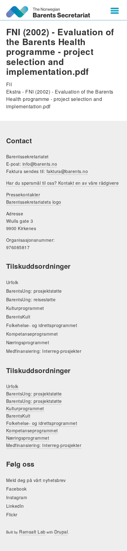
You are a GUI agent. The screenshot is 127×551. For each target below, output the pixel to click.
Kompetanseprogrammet (32, 334)
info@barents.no (40, 164)
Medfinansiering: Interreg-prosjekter (43, 351)
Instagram (16, 497)
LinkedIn (15, 506)
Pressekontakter (23, 194)
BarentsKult (18, 317)
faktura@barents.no (67, 171)
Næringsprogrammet (27, 342)
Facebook (16, 489)
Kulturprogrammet (25, 308)
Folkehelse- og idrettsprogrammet (41, 325)
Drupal (61, 532)
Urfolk (12, 282)
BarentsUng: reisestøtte (30, 299)
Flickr (12, 514)
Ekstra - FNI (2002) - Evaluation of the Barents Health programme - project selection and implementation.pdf (59, 99)
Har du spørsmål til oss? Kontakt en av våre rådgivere (62, 183)
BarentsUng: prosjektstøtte (34, 291)
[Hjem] (48, 11)
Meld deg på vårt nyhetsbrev (36, 480)
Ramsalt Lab (32, 532)
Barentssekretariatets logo (33, 202)
